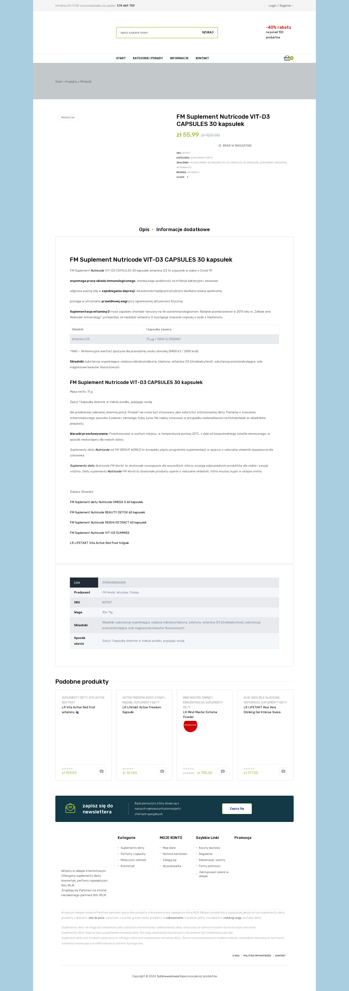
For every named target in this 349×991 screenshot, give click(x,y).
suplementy (85, 876)
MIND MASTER (192, 697)
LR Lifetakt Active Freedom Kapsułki (141, 709)
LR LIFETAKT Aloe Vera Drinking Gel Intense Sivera (262, 709)
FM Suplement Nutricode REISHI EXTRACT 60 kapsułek (108, 522)
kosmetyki (68, 880)
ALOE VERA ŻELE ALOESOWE (262, 697)
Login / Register (280, 5)
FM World (193, 172)
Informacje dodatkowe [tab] (183, 229)
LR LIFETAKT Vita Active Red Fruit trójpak (99, 543)
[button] (237, 808)
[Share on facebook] (187, 177)
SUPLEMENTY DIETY (202, 157)
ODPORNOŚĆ (252, 702)
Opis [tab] (144, 229)
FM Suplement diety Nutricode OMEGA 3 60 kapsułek (106, 502)
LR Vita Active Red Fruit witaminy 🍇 (78, 709)
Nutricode (97, 270)
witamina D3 (184, 167)
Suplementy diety (82, 465)
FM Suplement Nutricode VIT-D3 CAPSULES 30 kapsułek (224, 162)
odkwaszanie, (175, 917)
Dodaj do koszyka (101, 771)
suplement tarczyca (273, 162)
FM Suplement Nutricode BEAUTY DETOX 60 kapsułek (107, 512)
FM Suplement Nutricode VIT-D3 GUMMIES (99, 533)
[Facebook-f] (65, 955)
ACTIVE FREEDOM (133, 697)
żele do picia (96, 917)
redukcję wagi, (232, 917)
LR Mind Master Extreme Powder (200, 714)
